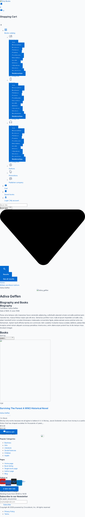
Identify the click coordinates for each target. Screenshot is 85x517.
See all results (8, 279)
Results (6, 274)
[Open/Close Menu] (42, 25)
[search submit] (4, 269)
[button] (17, 73)
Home (2, 283)
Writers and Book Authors (9, 285)
